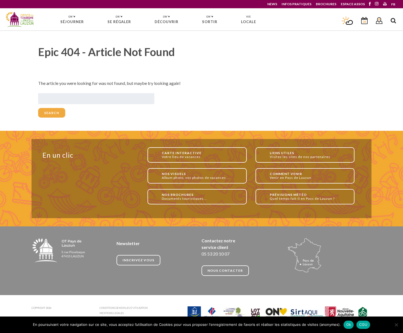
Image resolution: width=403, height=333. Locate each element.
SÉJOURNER (72, 19)
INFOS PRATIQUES (296, 4)
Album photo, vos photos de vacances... (195, 176)
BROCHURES (326, 4)
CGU (363, 324)
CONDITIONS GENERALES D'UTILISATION (124, 307)
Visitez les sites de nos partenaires (300, 155)
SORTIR (209, 19)
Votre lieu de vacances (182, 155)
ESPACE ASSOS (353, 4)
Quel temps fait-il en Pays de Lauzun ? (302, 197)
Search (51, 113)
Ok (348, 324)
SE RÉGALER (119, 19)
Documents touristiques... (184, 197)
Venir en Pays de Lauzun (290, 176)
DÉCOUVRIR (166, 19)
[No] (396, 325)
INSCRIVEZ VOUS (138, 260)
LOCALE (248, 19)
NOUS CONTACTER (225, 270)
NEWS (272, 4)
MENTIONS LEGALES (112, 313)
